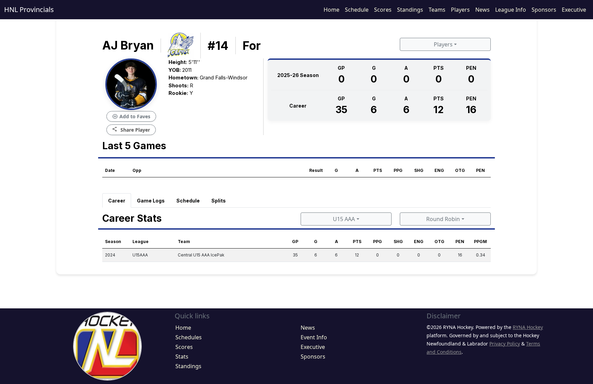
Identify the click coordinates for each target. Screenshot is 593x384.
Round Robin (443, 219)
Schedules (188, 337)
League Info (510, 9)
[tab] (116, 200)
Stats (181, 356)
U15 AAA (344, 219)
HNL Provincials (29, 9)
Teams (437, 9)
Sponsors (544, 9)
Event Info (314, 337)
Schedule (357, 9)
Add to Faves (131, 116)
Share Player (131, 129)
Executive (574, 9)
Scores (383, 9)
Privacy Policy (504, 343)
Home (331, 9)
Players (460, 9)
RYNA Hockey (528, 327)
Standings (410, 9)
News (482, 9)
